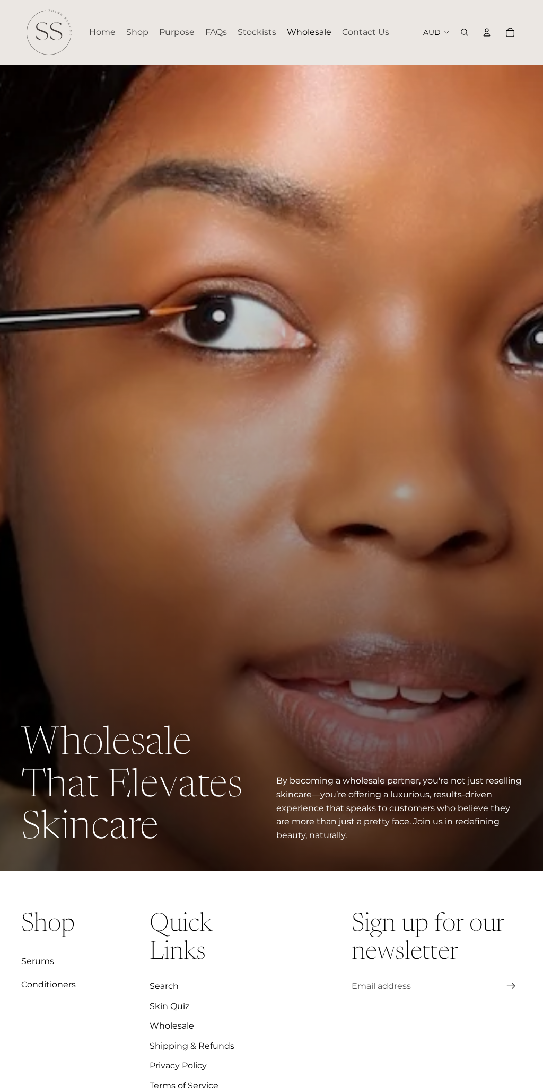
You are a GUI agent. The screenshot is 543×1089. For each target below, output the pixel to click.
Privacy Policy (178, 1065)
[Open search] (464, 32)
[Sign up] (511, 986)
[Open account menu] (486, 32)
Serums (37, 961)
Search (164, 986)
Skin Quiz (169, 1006)
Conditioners (48, 984)
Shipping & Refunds (192, 1046)
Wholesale (172, 1026)
